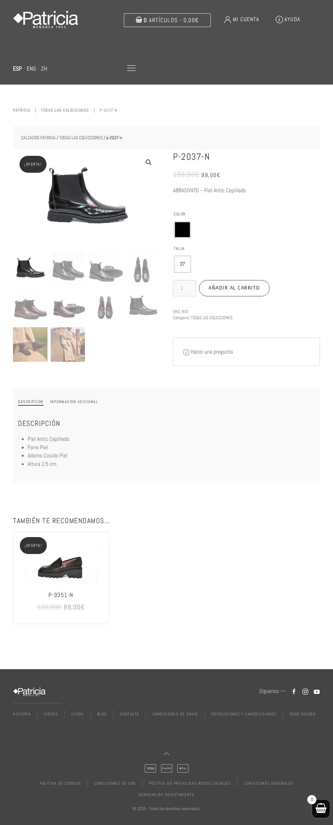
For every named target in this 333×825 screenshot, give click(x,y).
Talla (179, 248)
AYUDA (292, 19)
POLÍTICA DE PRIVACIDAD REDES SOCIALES (190, 783)
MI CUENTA (246, 19)
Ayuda (77, 714)
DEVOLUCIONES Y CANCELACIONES (243, 714)
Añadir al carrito (234, 288)
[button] (131, 68)
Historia (22, 714)
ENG (31, 68)
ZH (44, 68)
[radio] (182, 230)
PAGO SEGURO (303, 714)
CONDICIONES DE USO (115, 783)
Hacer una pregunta (212, 351)
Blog (102, 714)
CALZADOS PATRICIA (38, 138)
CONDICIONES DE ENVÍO (175, 714)
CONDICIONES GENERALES (268, 783)
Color (180, 214)
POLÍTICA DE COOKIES (60, 783)
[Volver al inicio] (46, 19)
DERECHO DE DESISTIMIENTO (166, 794)
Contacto (129, 714)
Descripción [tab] (31, 401)
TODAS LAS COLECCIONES (81, 138)
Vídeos (51, 714)
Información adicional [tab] (74, 401)
